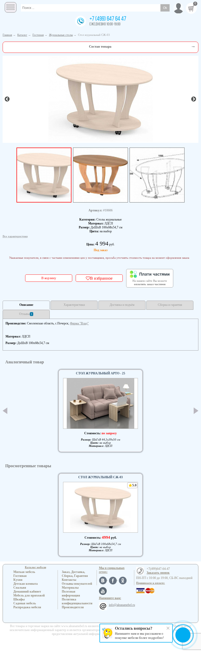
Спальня (19, 587)
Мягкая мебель (24, 572)
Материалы (70, 587)
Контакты (69, 580)
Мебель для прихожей (29, 595)
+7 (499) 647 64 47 (108, 19)
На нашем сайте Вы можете (149, 282)
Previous (5, 410)
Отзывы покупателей (77, 584)
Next (196, 411)
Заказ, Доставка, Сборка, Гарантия (75, 574)
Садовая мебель (24, 603)
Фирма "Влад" (79, 323)
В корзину (48, 278)
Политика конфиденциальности (77, 601)
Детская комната (25, 584)
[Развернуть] (193, 46)
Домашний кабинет (27, 591)
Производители (73, 607)
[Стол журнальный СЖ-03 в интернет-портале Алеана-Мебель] (100, 99)
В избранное (101, 278)
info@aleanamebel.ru (122, 605)
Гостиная (20, 576)
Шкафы (19, 599)
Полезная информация (71, 593)
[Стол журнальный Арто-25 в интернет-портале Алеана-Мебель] (100, 403)
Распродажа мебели (27, 607)
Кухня (18, 580)
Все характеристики (15, 236)
